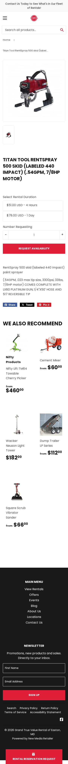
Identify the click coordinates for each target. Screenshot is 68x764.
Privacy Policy (29, 708)
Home (6, 40)
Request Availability (34, 248)
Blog (34, 606)
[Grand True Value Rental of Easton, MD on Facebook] (61, 720)
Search (11, 708)
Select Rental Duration (19, 197)
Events (34, 600)
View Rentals (34, 589)
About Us (34, 611)
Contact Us (34, 622)
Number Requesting (17, 227)
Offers (34, 595)
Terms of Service (15, 712)
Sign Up (34, 695)
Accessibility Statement (45, 712)
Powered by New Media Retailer (32, 738)
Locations (34, 617)
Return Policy (49, 708)
